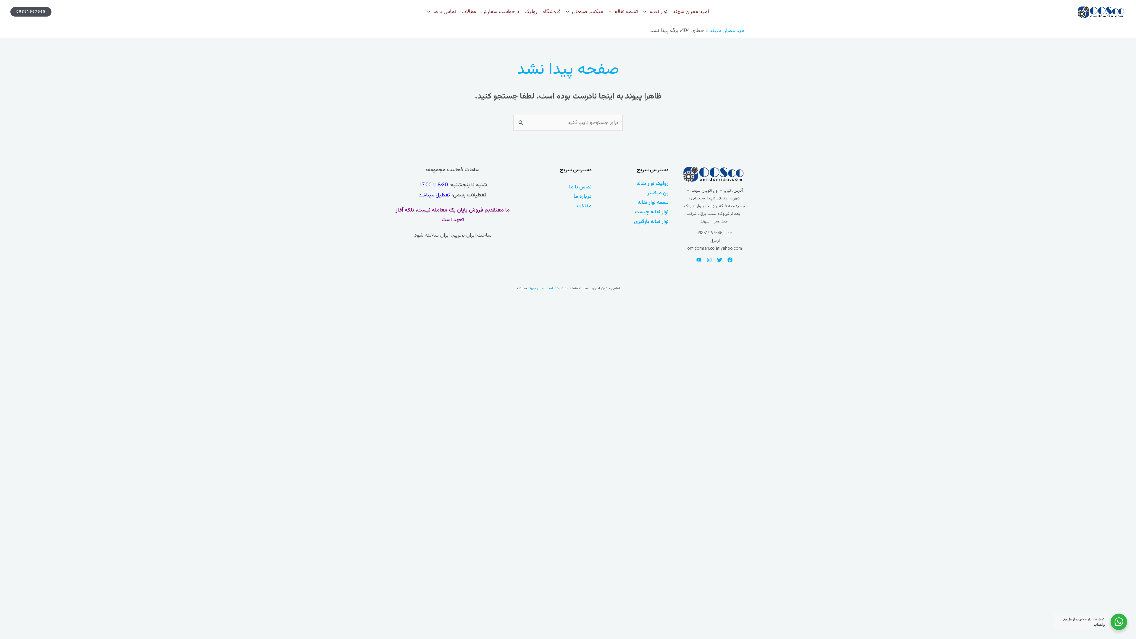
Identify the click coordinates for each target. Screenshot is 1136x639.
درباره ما (583, 197)
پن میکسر (658, 193)
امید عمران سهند (727, 31)
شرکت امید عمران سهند (546, 288)
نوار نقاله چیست (652, 212)
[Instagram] (709, 259)
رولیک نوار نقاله (652, 184)
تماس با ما (580, 187)
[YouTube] (698, 259)
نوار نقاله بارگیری (651, 222)
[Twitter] (719, 259)
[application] (646, 11)
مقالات (584, 206)
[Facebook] (729, 259)
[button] (30, 12)
